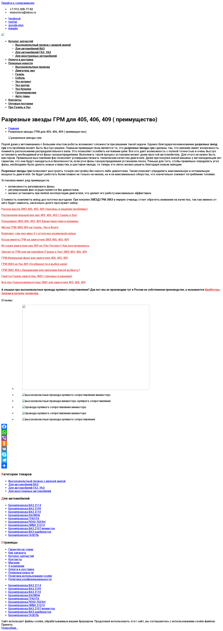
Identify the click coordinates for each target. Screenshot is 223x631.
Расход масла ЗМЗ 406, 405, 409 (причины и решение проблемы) (44, 209)
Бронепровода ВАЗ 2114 (24, 505)
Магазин (14, 562)
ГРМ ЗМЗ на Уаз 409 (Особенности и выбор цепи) (34, 264)
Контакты (14, 100)
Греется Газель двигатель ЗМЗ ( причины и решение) (36, 276)
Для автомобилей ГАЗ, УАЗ (33, 52)
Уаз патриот (23, 81)
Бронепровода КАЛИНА (24, 515)
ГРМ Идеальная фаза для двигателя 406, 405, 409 (34, 258)
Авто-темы (22, 96)
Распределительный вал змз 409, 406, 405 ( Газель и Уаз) (39, 215)
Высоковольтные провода (32, 67)
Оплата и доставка (20, 59)
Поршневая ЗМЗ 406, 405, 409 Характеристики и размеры (39, 221)
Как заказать (17, 552)
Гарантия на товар (20, 549)
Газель (19, 74)
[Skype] (111, 454)
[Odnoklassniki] (111, 443)
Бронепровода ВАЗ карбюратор (29, 531)
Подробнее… (9, 628)
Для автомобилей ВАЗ (30, 48)
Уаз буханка (23, 89)
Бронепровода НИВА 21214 (26, 525)
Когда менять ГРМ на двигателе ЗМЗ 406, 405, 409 (35, 239)
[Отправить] (111, 465)
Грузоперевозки (25, 92)
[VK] (111, 449)
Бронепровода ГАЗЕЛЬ (23, 535)
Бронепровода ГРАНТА (23, 518)
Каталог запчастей (20, 41)
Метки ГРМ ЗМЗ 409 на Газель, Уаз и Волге (29, 227)
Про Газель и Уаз (19, 107)
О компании (16, 566)
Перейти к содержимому (17, 3)
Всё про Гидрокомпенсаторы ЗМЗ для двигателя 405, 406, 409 (43, 282)
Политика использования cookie (30, 576)
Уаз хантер (22, 85)
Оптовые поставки (20, 103)
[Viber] (111, 438)
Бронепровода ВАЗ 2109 (24, 508)
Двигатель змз (25, 70)
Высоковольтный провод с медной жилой (43, 45)
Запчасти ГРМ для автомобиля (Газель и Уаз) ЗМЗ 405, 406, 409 (44, 251)
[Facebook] (111, 426)
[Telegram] (111, 460)
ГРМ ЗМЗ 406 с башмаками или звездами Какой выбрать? (40, 270)
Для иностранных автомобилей (36, 56)
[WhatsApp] (111, 432)
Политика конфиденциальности (30, 579)
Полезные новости (20, 63)
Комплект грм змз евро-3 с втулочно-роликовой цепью (38, 233)
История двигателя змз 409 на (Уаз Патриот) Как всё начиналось (45, 245)
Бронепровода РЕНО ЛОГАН (26, 521)
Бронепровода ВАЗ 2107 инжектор (31, 528)
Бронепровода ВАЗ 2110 (24, 512)
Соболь (20, 78)
